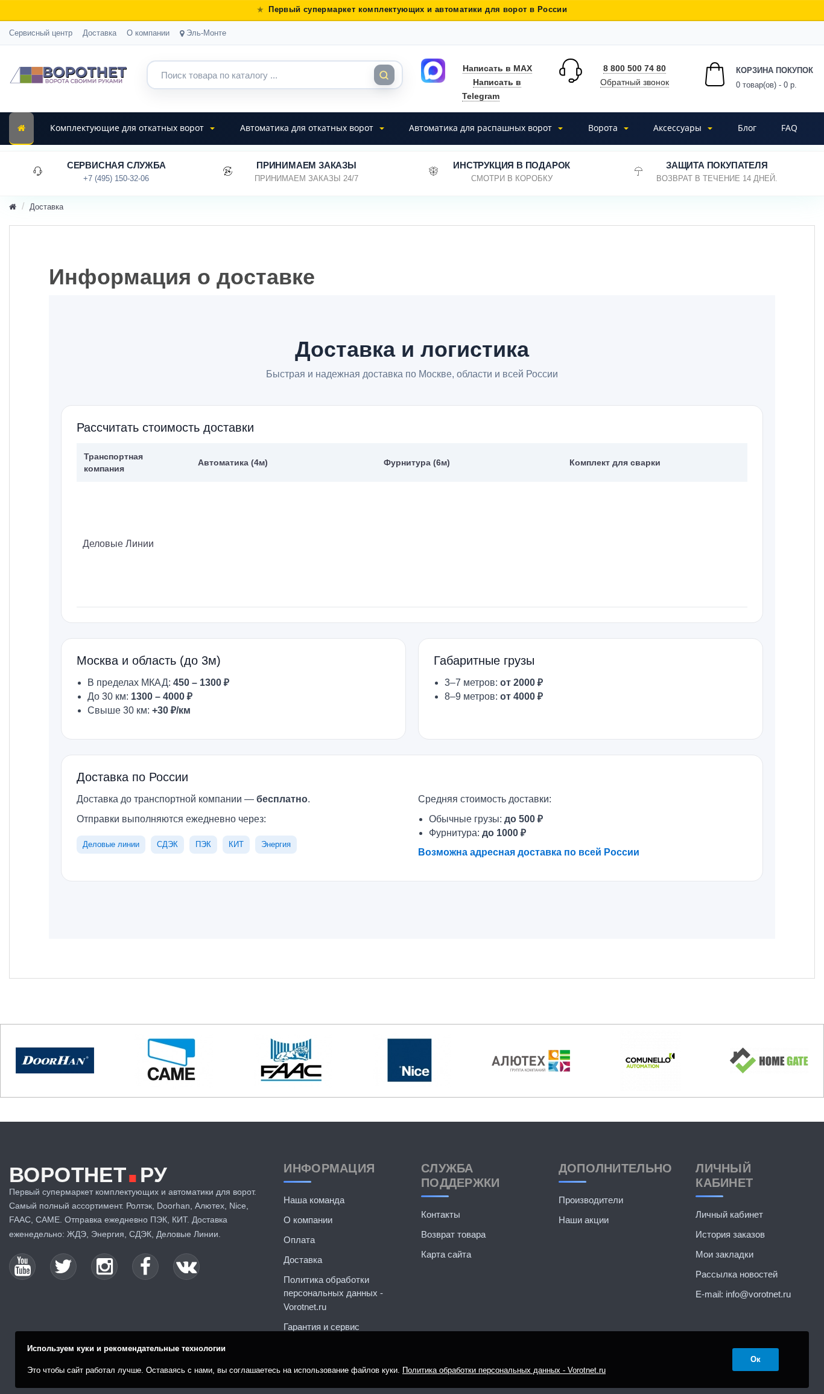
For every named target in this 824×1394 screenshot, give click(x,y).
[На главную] (21, 128)
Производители (591, 1200)
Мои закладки (724, 1254)
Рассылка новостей (737, 1274)
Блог (747, 127)
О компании (148, 32)
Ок (755, 1359)
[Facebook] (145, 1266)
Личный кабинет (729, 1214)
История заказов (730, 1234)
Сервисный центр (40, 32)
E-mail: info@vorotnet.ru (743, 1294)
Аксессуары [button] (678, 127)
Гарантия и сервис (322, 1327)
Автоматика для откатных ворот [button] (308, 127)
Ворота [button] (604, 127)
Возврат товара (453, 1234)
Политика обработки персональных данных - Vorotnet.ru (333, 1293)
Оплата (299, 1240)
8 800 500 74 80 (634, 68)
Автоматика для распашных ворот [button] (481, 127)
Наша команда (314, 1200)
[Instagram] (104, 1266)
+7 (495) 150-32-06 (116, 178)
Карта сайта (446, 1254)
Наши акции (584, 1220)
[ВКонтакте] (186, 1266)
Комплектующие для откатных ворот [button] (128, 127)
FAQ (789, 127)
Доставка (99, 32)
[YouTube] (22, 1266)
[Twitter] (63, 1266)
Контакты (440, 1214)
